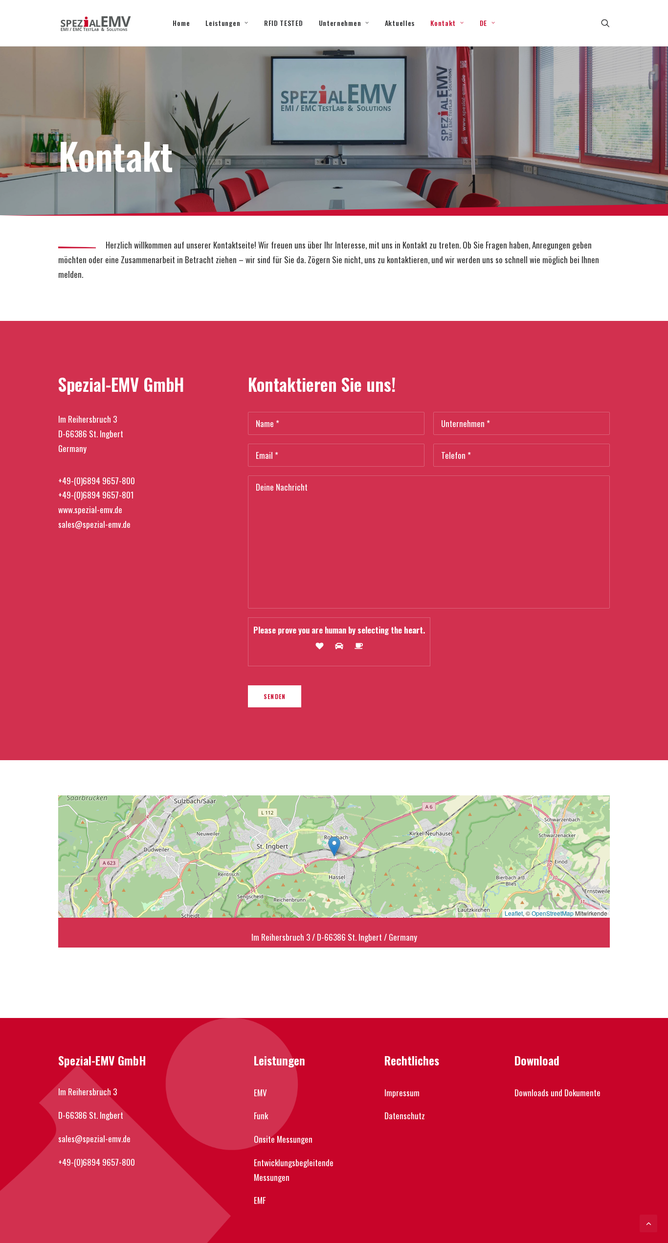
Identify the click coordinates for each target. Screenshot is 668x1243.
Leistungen (222, 23)
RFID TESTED (283, 23)
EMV (260, 1092)
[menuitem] (181, 23)
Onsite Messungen (283, 1139)
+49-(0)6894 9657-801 (96, 495)
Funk (261, 1115)
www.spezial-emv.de (90, 509)
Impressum (402, 1092)
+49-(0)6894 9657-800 (96, 481)
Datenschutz (404, 1115)
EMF (260, 1200)
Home (181, 23)
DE (483, 23)
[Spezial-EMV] (95, 23)
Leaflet (514, 913)
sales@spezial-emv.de (94, 524)
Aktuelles (400, 23)
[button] (605, 23)
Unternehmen (340, 23)
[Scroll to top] (648, 1222)
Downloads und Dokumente (557, 1092)
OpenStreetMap (553, 913)
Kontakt (443, 23)
